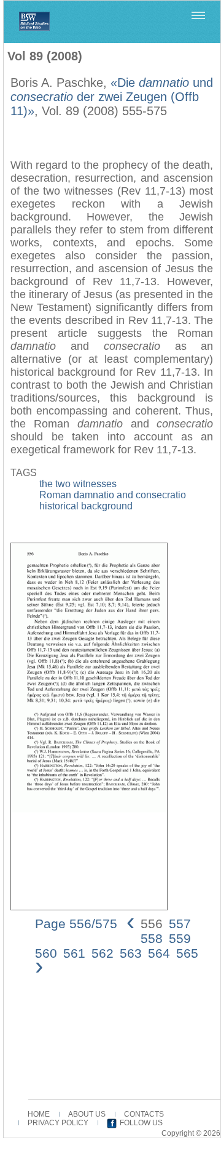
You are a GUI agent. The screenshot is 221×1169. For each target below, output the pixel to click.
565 (187, 953)
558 (152, 938)
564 (159, 953)
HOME (39, 1114)
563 (131, 953)
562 (102, 953)
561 (74, 953)
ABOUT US (87, 1114)
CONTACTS (144, 1114)
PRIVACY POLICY (58, 1122)
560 (46, 953)
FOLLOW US (141, 1122)
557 (180, 923)
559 (180, 938)
